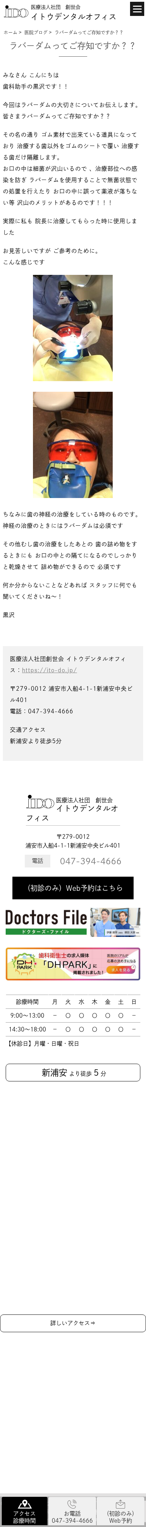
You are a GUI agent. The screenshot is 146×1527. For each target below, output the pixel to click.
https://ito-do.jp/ (49, 670)
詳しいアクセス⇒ (73, 1323)
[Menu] (137, 9)
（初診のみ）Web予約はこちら (73, 888)
